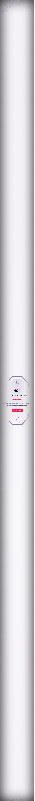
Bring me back (17, 410)
